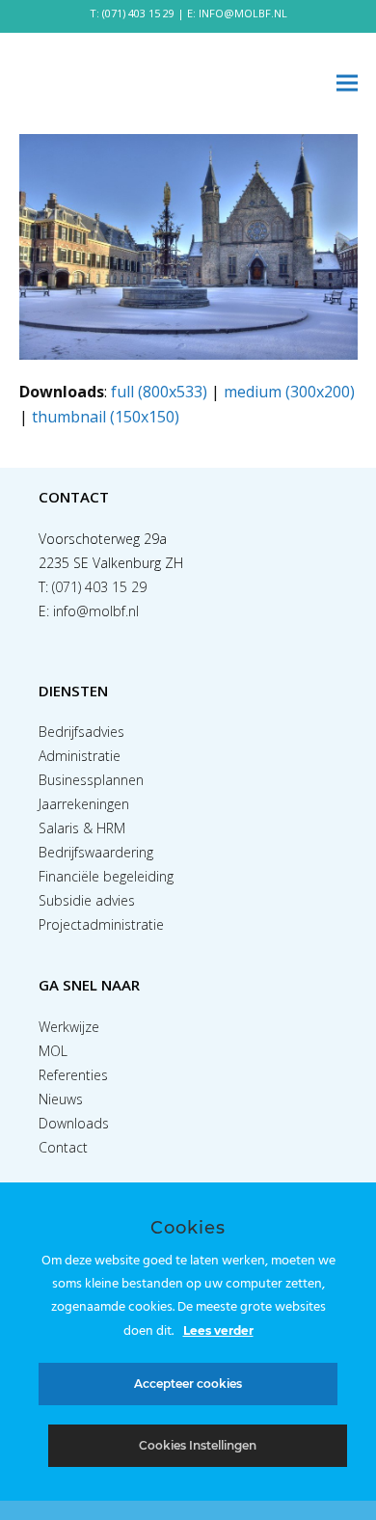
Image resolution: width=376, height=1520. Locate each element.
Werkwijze (69, 1027)
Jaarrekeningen (84, 804)
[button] (347, 83)
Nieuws (61, 1099)
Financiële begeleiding (106, 876)
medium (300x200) (289, 391)
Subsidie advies (87, 900)
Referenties (73, 1075)
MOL (53, 1051)
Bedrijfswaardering (96, 852)
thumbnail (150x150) (105, 416)
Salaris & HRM (82, 828)
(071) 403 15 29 (138, 13)
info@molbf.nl (96, 611)
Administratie (80, 755)
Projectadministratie (101, 924)
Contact (63, 1147)
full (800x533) (159, 391)
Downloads (74, 1123)
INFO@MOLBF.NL (243, 13)
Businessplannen (91, 780)
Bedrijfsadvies (81, 731)
